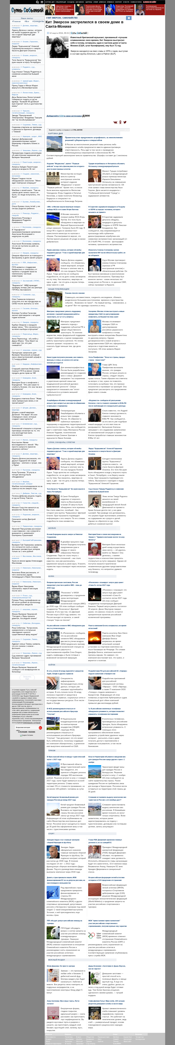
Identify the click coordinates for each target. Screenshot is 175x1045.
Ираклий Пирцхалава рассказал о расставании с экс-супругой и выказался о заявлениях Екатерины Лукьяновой (26, 532)
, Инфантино (32, 262)
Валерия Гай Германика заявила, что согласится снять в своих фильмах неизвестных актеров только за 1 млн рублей (27, 548)
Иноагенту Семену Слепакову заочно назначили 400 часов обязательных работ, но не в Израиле (106, 252)
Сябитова (26, 623)
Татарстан (140, 1037)
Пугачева (26, 470)
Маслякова (27, 556)
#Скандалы (37, 21)
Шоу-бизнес (80, 2)
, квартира (33, 25)
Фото (48, 1041)
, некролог (33, 55)
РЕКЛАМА (31, 732)
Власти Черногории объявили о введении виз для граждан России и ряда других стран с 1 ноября (107, 759)
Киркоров (26, 136)
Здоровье (88, 2)
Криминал (110, 2)
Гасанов (26, 308)
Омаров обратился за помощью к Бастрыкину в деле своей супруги (27, 256)
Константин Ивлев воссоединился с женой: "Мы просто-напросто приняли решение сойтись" (25, 445)
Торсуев (26, 111)
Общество (90, 1037)
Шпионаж (102, 2)
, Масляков (36, 556)
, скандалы (29, 113)
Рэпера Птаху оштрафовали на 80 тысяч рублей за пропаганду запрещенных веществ (26, 602)
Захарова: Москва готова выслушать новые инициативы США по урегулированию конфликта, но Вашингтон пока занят (106, 314)
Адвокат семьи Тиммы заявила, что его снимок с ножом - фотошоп (26, 646)
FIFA (24, 262)
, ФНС (39, 136)
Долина (26, 25)
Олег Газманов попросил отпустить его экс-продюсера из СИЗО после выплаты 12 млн (26, 301)
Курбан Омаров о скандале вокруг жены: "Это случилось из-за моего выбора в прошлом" (26, 327)
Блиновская (28, 424)
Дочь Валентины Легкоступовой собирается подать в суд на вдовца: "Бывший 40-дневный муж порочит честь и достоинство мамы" (27, 101)
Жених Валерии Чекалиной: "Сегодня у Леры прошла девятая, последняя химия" (24, 616)
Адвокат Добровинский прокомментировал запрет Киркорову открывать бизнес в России (25, 142)
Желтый (79, 1041)
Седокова (27, 125)
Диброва (26, 493)
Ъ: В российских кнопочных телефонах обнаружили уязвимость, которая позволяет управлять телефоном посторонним (106, 711)
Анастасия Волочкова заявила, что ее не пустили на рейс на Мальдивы (26, 246)
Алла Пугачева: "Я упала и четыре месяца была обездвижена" (24, 474)
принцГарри (27, 81)
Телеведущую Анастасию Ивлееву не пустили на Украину (155, 7)
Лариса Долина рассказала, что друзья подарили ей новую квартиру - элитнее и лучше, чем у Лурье (27, 461)
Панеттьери (27, 162)
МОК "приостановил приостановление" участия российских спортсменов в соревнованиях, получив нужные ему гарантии (107, 923)
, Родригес (34, 213)
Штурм (25, 408)
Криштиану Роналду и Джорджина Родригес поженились (22, 220)
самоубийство (70, 18)
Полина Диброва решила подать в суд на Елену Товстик (27, 497)
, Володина (35, 623)
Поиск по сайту (150, 2)
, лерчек (34, 350)
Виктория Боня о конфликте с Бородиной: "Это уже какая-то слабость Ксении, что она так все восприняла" (27, 385)
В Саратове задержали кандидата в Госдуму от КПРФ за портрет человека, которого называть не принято (106, 209)
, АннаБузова (34, 202)
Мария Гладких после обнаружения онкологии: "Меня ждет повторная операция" (26, 180)
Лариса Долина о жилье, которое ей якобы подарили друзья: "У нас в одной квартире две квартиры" (27, 33)
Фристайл (127, 1041)
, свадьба (34, 503)
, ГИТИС (36, 281)
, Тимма (34, 125)
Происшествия (103, 1037)
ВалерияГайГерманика (32, 540)
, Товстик (33, 493)
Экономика (69, 1039)
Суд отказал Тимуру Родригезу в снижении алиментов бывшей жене (26, 74)
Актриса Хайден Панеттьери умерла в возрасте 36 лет (25, 168)
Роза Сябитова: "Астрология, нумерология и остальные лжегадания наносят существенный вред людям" (25, 631)
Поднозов (27, 514)
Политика (69, 1037)
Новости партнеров (53, 1044)
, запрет (34, 136)
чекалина (26, 350)
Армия (95, 2)
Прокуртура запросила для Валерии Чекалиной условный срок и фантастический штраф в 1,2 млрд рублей (26, 356)
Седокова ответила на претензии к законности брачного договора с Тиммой (27, 129)
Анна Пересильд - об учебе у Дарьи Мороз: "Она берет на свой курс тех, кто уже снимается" (25, 342)
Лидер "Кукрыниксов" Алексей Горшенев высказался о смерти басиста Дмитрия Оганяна (26, 48)
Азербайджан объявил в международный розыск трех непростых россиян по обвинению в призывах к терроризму (66, 403)
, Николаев (36, 582)
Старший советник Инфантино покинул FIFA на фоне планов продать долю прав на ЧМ (26, 371)
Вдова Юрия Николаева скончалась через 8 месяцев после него (25, 588)
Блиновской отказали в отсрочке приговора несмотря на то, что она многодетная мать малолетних (26, 431)
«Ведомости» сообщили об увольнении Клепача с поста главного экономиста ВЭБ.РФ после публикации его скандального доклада (107, 403)
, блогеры (34, 308)
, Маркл (36, 81)
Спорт (51, 834)
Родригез (26, 67)
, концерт (29, 484)
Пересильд (27, 334)
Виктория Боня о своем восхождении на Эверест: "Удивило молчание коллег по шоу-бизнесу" (106, 537)
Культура (126, 2)
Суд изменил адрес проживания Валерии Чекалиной (26, 657)
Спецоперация (61, 2)
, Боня (33, 378)
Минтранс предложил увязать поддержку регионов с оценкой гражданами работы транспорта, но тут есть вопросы (64, 314)
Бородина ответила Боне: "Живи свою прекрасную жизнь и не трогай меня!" (27, 400)
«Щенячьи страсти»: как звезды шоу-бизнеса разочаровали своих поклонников (65, 8)
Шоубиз (52, 528)
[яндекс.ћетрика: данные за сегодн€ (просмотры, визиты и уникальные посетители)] (26, 735)
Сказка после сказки (75, 293)
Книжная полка (136, 2)
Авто (99, 1039)
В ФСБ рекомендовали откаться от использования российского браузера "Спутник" (62, 711)
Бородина (27, 378)
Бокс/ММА (117, 1044)
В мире (48, 1039)
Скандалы (71, 2)
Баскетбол (128, 1037)
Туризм (51, 751)
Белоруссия (140, 1039)
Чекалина (26, 150)
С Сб (79, 33)
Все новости (51, 1037)
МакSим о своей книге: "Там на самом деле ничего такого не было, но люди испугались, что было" (26, 193)
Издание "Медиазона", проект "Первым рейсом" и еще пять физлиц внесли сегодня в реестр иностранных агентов (65, 166)
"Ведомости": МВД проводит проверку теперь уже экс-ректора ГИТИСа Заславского (27, 287)
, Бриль (36, 92)
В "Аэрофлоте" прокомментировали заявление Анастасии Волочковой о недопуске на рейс (26, 233)
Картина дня (49, 2)
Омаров (26, 253)
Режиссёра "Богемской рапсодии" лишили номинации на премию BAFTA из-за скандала (124, 8)
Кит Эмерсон (54, 18)
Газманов (26, 294)
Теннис (116, 1041)
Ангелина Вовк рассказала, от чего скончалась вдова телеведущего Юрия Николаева (26, 574)
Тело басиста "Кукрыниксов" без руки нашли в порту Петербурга (26, 61)
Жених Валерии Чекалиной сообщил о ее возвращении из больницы (26, 669)
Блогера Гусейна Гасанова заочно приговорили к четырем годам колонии (26, 315)
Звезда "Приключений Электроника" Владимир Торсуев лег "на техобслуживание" (27, 117)
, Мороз (35, 334)
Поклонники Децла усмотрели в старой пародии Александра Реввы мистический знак (94, 9)
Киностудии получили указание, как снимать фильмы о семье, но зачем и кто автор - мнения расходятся (65, 360)
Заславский (27, 281)
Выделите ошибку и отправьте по (65, 130)
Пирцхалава (28, 526)
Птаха (25, 595)
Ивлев (25, 440)
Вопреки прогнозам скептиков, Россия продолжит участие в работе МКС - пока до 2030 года (64, 585)
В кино (78, 1037)
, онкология (34, 174)
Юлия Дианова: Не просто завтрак (61, 966)
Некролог (118, 2)
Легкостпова (28, 92)
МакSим (26, 188)
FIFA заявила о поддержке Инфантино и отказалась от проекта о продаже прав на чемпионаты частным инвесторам (24, 271)
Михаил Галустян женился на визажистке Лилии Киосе (25, 508)
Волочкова (27, 227)
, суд (32, 67)
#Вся (27, 21)
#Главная (16, 21)
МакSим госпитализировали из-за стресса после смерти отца (27, 487)
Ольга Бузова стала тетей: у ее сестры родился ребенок (26, 207)
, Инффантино (36, 364)
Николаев (27, 568)
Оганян (25, 41)
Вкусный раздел (56, 960)
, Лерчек (34, 150)
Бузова (26, 202)
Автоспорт (128, 1039)
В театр (68, 1044)
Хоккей (116, 1039)
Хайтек (51, 665)
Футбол (116, 1037)
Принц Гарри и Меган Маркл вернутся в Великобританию (25, 86)
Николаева (27, 582)
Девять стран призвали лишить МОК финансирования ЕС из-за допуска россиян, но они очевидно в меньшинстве (66, 880)
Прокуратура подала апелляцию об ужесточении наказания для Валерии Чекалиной (27, 155)
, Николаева (36, 568)
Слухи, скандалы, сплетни (61, 442)
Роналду (26, 213)
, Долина (32, 408)
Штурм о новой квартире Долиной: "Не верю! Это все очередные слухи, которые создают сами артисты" (24, 415)
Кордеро (26, 364)
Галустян (26, 503)
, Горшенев (33, 41)
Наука (51, 576)
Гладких (26, 174)
